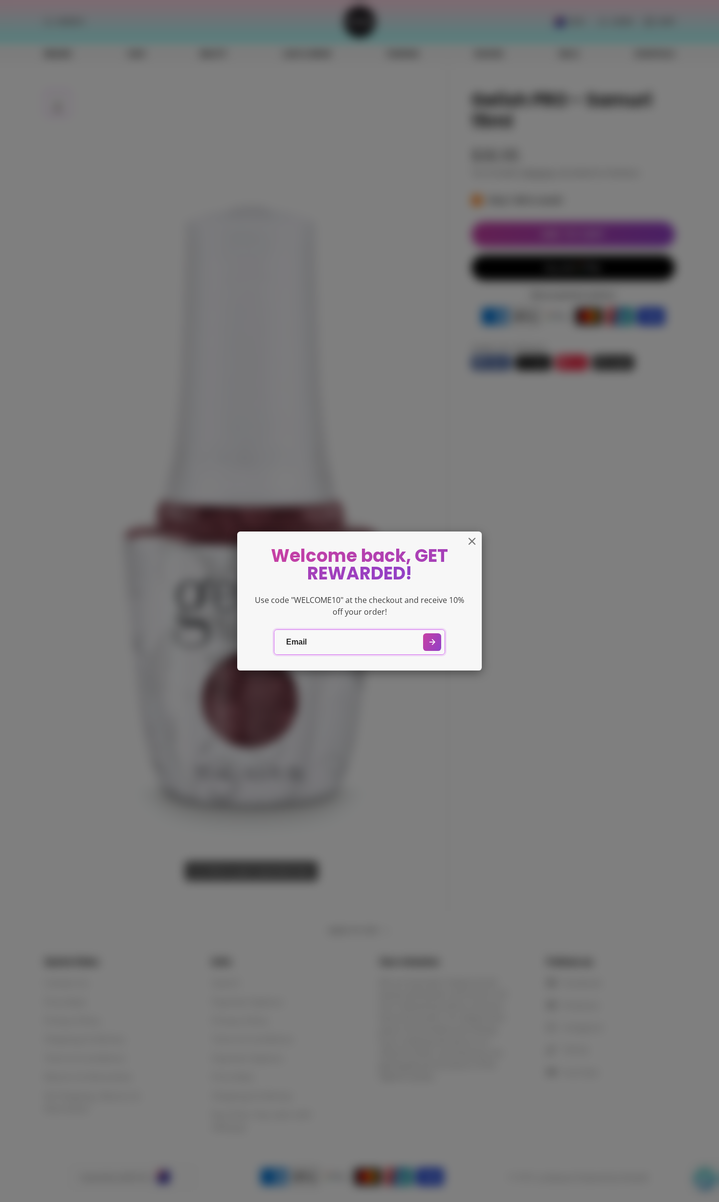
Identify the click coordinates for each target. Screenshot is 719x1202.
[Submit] (432, 642)
